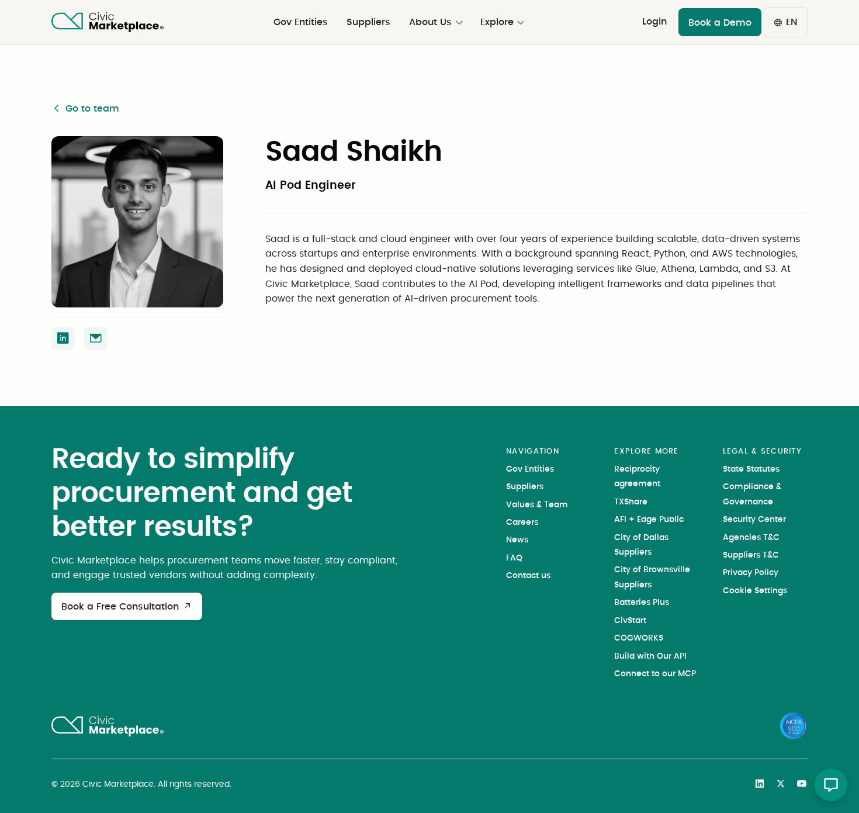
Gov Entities (530, 469)
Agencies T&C (751, 538)
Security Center (754, 520)
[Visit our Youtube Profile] (802, 786)
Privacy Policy (750, 573)
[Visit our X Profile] (781, 786)
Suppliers (524, 487)
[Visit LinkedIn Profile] (63, 338)
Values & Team (537, 505)
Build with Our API (650, 656)
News (517, 540)
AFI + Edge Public (649, 520)
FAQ (514, 558)
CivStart (630, 621)
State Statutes (751, 469)
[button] (435, 22)
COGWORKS (638, 638)
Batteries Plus (641, 602)
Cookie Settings (755, 591)
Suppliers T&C (751, 555)
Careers (522, 522)
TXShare (630, 502)
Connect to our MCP (655, 674)
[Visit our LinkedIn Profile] (760, 786)
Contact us (528, 576)
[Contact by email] (96, 338)
